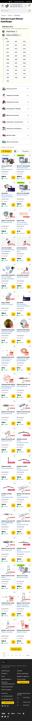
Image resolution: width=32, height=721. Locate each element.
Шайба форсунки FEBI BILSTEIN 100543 (8, 387)
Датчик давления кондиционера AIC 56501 (7, 196)
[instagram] (8, 717)
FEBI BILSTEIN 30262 (23, 330)
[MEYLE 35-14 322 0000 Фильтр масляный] (24, 569)
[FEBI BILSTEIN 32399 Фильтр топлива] (24, 624)
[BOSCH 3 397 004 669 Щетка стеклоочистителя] (24, 487)
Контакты (28, 1)
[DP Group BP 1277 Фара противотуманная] (8, 160)
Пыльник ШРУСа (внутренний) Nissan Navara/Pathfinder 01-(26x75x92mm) (7, 278)
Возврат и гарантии (23, 676)
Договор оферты (6, 679)
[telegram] (2, 706)
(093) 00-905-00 (8, 699)
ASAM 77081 (20, 220)
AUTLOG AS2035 (6, 248)
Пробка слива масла (23, 331)
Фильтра (7, 151)
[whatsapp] (8, 706)
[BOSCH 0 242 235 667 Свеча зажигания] (8, 405)
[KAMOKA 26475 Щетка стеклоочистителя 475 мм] (24, 542)
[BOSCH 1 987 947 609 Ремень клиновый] (8, 624)
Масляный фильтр (22, 195)
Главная (3, 15)
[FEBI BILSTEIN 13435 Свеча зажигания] (8, 597)
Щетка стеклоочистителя (22, 496)
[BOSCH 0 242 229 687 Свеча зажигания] (8, 433)
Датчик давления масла (22, 250)
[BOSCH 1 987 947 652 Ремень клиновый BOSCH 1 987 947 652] (24, 597)
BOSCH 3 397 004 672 (23, 521)
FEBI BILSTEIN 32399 (23, 630)
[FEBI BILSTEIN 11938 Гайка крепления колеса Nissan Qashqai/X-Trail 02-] (8, 351)
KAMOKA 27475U (22, 439)
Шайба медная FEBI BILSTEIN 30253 (23, 359)
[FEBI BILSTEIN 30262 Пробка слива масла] (24, 323)
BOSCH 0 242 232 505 (8, 548)
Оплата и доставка (19, 1)
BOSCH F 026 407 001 (8, 220)
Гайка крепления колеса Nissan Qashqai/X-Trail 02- (7, 359)
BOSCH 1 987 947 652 (23, 603)
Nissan (10, 15)
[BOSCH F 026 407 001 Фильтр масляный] (8, 214)
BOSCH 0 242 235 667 (8, 412)
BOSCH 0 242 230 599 (8, 521)
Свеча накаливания (7, 468)
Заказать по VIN (24, 682)
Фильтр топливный (7, 304)
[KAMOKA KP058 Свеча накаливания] (8, 460)
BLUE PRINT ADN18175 (8, 275)
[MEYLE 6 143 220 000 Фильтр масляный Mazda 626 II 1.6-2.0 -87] (24, 160)
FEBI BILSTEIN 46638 (7, 330)
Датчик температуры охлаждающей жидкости (7, 250)
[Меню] (2, 6)
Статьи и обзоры (6, 689)
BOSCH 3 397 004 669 (23, 494)
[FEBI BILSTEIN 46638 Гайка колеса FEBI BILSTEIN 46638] (8, 323)
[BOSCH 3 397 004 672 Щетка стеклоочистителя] (24, 515)
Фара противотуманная (6, 168)
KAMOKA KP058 (6, 466)
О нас (3, 676)
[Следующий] (14, 159)
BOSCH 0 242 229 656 (23, 412)
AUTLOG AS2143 (22, 248)
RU (3, 662)
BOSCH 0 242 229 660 (23, 384)
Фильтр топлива (22, 632)
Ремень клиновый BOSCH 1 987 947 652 (23, 605)
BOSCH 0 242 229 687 (8, 439)
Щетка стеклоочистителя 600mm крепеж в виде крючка (8, 496)
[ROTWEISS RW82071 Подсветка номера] (24, 269)
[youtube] (2, 717)
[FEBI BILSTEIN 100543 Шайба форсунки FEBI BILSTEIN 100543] (8, 378)
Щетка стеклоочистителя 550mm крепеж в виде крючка (23, 469)
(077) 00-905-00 (8, 696)
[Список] (18, 151)
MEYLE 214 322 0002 (23, 193)
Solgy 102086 (5, 302)
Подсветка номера (22, 277)
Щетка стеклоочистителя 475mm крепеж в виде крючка (23, 441)
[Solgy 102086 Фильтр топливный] (8, 296)
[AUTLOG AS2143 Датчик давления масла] (24, 241)
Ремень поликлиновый (5, 578)
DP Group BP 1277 (6, 166)
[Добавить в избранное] (14, 155)
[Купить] (13, 177)
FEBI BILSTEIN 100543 (8, 384)
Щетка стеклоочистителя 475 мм (23, 551)
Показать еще (16, 649)
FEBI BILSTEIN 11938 (7, 357)
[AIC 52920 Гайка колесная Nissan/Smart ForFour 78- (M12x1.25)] (24, 296)
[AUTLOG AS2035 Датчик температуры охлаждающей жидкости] (8, 241)
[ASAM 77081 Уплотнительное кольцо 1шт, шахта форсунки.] (24, 214)
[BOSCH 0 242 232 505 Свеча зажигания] (8, 542)
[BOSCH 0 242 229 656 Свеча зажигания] (24, 405)
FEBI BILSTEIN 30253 (23, 357)
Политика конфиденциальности (8, 683)
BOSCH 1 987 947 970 (7, 576)
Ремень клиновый (6, 632)
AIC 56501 (4, 193)
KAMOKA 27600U (6, 494)
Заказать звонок (8, 702)
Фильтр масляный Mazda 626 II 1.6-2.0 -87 (23, 168)
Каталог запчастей (7, 687)
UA (11, 1)
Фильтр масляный (6, 222)
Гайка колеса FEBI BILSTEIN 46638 (6, 332)
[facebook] (5, 717)
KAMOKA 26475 (21, 548)
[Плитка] (15, 151)
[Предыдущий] (3, 159)
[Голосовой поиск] (29, 11)
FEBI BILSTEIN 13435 (7, 603)
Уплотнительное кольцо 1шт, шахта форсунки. (22, 223)
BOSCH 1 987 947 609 (7, 630)
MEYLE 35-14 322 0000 (22, 576)
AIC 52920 (20, 302)
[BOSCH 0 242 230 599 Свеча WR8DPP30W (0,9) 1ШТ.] (8, 515)
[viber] (5, 706)
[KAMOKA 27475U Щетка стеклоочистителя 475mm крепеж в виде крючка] (24, 433)
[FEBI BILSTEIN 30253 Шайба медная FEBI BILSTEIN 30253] (24, 351)
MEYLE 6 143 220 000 (23, 166)
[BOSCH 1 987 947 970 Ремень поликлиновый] (8, 569)
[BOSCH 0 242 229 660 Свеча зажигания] (24, 378)
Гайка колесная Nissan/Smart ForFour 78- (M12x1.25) (23, 305)
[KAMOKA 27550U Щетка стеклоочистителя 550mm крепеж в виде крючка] (24, 460)
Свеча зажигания (22, 386)
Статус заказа (21, 679)
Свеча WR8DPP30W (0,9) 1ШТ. (7, 523)
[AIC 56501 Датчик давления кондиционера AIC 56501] (8, 187)
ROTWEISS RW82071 (23, 275)
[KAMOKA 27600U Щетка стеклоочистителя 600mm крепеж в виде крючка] (8, 487)
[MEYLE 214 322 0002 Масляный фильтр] (24, 187)
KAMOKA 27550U (22, 466)
